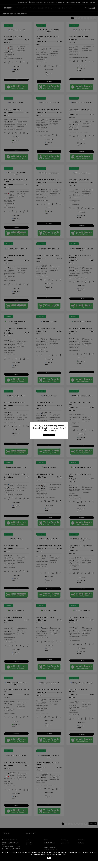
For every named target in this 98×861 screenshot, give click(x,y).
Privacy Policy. (62, 854)
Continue (49, 435)
